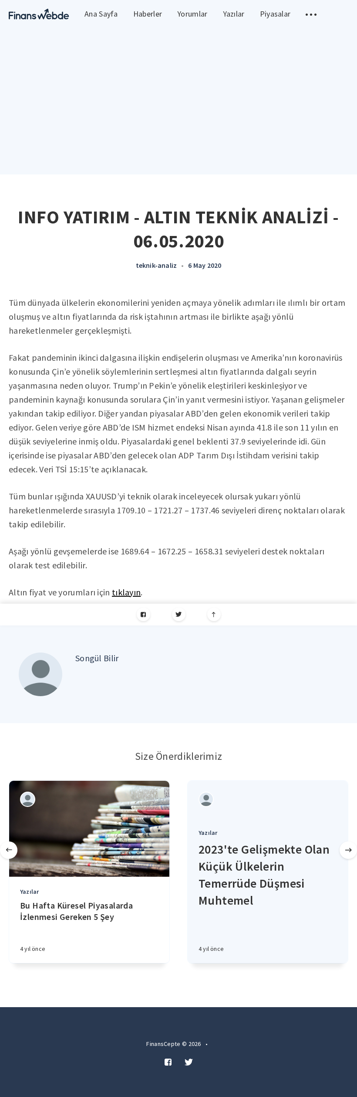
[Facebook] (143, 614)
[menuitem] (39, 14)
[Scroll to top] (214, 614)
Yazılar (234, 14)
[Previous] (8, 850)
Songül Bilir (97, 658)
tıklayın (126, 592)
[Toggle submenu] (311, 14)
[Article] (89, 829)
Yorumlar (192, 14)
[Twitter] (178, 614)
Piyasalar (275, 14)
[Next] (348, 850)
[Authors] (27, 799)
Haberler (147, 14)
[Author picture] (40, 674)
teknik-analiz (156, 265)
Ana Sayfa (101, 14)
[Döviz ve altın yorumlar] (39, 14)
